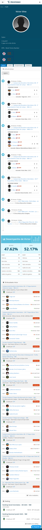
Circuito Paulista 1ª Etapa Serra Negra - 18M (15, 418)
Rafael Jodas (13, 351)
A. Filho (13, 138)
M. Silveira (14, 142)
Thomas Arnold (13, 467)
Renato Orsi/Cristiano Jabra (17, 369)
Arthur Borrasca (14, 410)
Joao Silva (12, 330)
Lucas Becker (13, 308)
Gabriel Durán (13, 414)
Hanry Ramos (13, 327)
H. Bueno (14, 116)
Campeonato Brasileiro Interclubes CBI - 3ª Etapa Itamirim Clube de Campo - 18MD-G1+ (22, 128)
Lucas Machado (14, 491)
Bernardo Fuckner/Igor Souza (18, 334)
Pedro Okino (13, 393)
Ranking (28, 65)
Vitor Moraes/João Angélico (17, 406)
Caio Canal (12, 377)
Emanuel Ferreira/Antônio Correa (19, 365)
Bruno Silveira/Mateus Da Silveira (19, 304)
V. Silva (13, 94)
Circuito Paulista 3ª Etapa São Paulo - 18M (15, 381)
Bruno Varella (13, 323)
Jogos (10, 65)
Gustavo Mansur (14, 474)
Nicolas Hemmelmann (15, 452)
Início (1, 7)
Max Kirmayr (13, 426)
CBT (14, 292)
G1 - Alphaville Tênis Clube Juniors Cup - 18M (16, 482)
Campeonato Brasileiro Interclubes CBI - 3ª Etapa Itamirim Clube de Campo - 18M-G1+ (22, 84)
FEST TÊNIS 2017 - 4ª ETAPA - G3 (27, 212)
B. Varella (14, 186)
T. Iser (13, 90)
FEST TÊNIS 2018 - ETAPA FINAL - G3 (28, 201)
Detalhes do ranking (32, 524)
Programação (19, 65)
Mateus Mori (13, 448)
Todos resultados (33, 495)
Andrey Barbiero (14, 373)
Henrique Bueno (14, 300)
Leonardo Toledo (14, 338)
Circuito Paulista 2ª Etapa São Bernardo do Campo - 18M (19, 397)
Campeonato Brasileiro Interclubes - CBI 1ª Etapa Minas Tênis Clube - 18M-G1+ (22, 180)
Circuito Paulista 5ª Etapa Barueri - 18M (14, 342)
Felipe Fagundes (14, 478)
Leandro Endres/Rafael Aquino (18, 471)
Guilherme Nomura (15, 389)
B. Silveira (14, 145)
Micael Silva (12, 430)
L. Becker (14, 168)
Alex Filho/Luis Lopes (15, 444)
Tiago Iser (12, 296)
